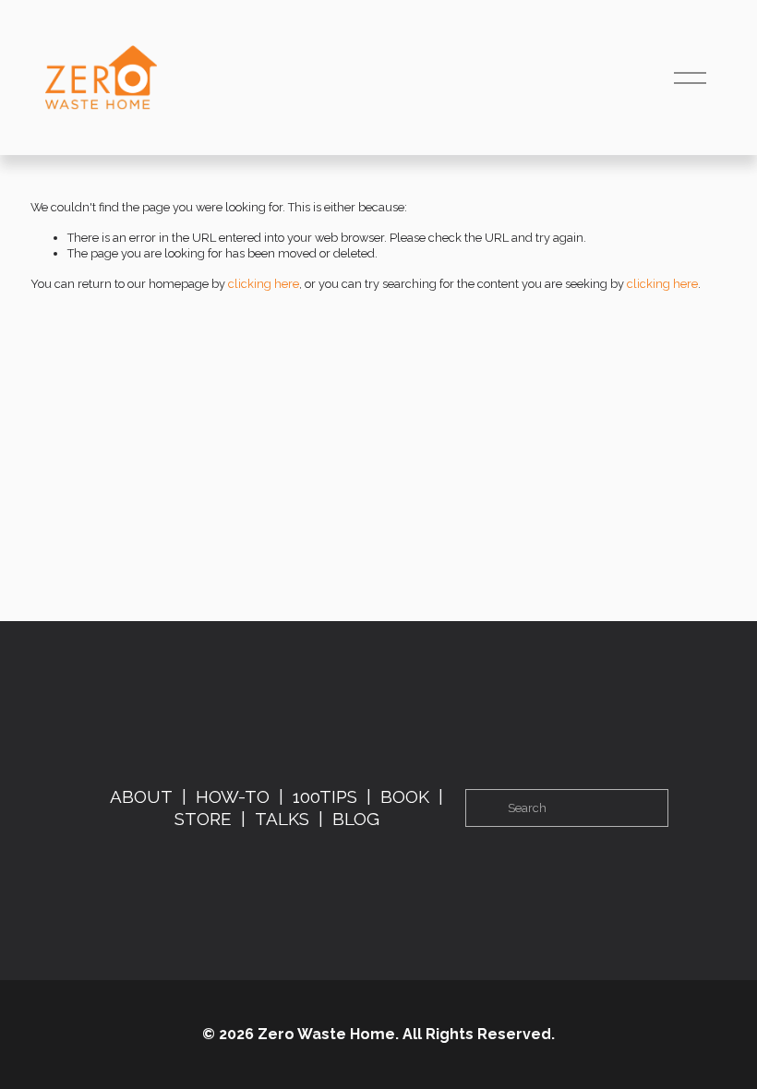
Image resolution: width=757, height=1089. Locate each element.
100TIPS (325, 796)
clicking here (263, 284)
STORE (203, 818)
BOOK (404, 796)
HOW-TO (233, 796)
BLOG (355, 818)
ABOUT (141, 796)
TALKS (282, 818)
